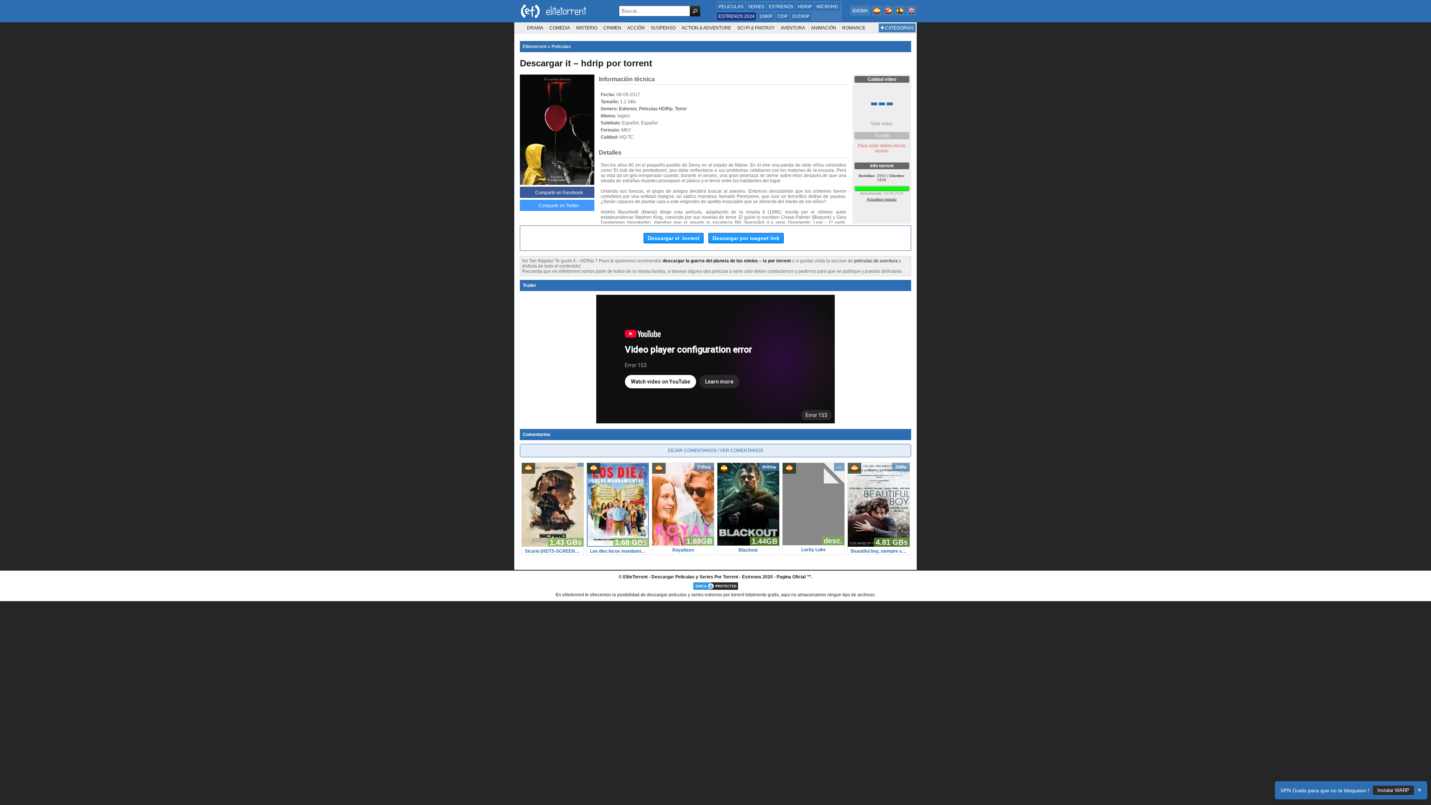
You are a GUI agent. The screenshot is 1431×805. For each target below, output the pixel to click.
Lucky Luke (813, 549)
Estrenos (781, 6)
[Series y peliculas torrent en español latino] (900, 14)
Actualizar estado (882, 199)
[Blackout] (748, 544)
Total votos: (882, 123)
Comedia (559, 28)
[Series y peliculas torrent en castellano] (877, 14)
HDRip (805, 6)
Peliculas (730, 6)
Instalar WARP (1393, 790)
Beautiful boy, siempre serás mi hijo (879, 551)
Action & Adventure (706, 28)
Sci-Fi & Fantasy (756, 28)
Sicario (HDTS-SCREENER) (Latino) (553, 551)
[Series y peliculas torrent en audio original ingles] (911, 14)
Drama (535, 28)
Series (756, 6)
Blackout (748, 550)
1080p (766, 16)
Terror (681, 108)
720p (782, 16)
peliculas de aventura (876, 260)
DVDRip (800, 16)
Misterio (586, 28)
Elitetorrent (535, 46)
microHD (827, 6)
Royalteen (683, 550)
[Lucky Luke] (813, 543)
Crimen (612, 28)
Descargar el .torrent (673, 238)
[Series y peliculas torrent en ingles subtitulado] (889, 14)
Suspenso (663, 28)
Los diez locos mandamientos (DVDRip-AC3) (618, 551)
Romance (853, 28)
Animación (823, 28)
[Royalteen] (683, 544)
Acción (636, 28)
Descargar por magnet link (746, 238)
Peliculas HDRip (656, 108)
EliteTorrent (635, 577)
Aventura (793, 28)
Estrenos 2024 (736, 16)
